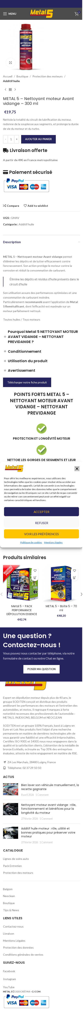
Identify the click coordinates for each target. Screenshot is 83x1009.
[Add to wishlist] (34, 570)
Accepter (41, 512)
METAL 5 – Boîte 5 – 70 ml (61, 608)
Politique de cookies (31, 542)
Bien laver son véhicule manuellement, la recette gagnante (50, 787)
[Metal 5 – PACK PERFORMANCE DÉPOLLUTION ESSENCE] (21, 584)
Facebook (9, 971)
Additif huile (11, 81)
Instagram (9, 979)
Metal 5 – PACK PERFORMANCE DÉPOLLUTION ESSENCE (21, 610)
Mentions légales (53, 542)
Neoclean (9, 896)
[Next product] (15, 89)
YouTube (9, 987)
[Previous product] (5, 89)
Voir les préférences (41, 534)
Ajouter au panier (38, 139)
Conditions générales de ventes (23, 954)
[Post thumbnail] (10, 790)
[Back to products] (10, 89)
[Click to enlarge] (10, 62)
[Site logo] (41, 13)
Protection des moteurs (47, 76)
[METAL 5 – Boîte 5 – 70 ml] (61, 584)
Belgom (7, 889)
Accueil (7, 76)
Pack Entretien (12, 866)
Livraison (8, 933)
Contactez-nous (13, 926)
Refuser (41, 523)
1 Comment (42, 794)
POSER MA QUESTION (41, 669)
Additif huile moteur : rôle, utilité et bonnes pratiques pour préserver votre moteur (48, 832)
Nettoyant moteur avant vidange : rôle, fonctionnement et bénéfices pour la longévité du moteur (48, 809)
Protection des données (18, 947)
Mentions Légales (14, 940)
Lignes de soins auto (16, 858)
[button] (77, 469)
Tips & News (11, 910)
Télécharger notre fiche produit (27, 382)
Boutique (22, 76)
